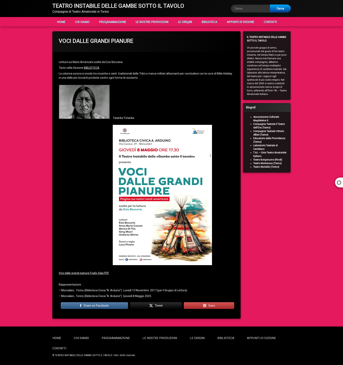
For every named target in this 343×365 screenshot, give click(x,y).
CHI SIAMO (82, 22)
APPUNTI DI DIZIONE (240, 22)
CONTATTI (270, 22)
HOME (61, 22)
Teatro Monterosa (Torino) (267, 163)
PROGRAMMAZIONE (112, 22)
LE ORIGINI (185, 22)
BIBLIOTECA (209, 22)
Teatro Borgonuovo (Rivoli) (267, 159)
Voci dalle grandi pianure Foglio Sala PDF (84, 273)
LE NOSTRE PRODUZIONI (152, 22)
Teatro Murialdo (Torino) (266, 166)
